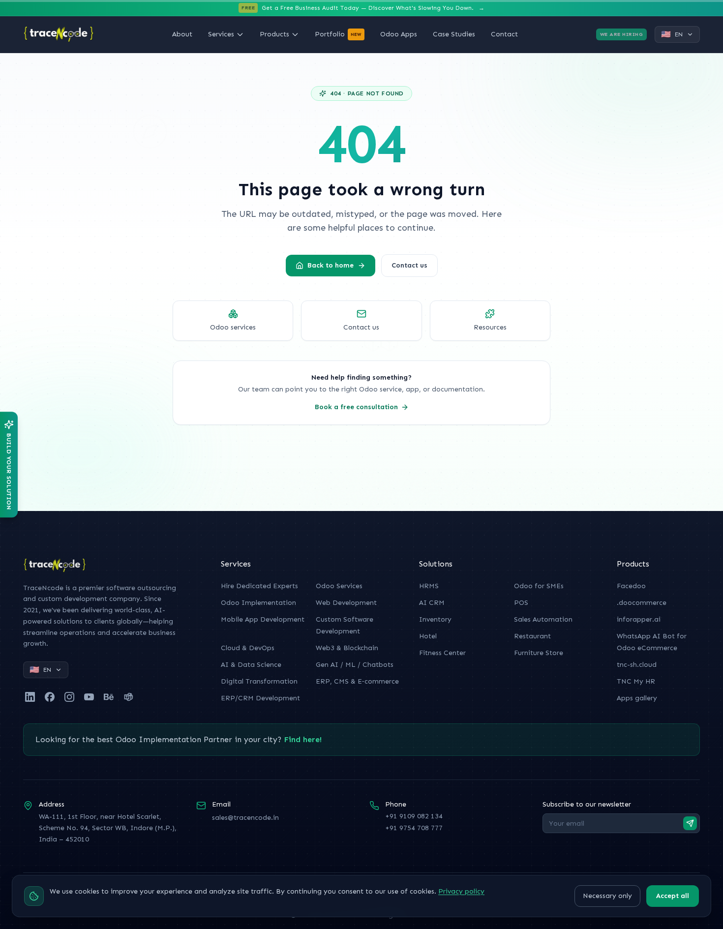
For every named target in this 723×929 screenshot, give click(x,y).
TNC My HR (636, 681)
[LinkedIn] (30, 697)
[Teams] (128, 697)
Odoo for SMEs (539, 586)
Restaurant (532, 636)
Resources (490, 327)
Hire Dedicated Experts (259, 586)
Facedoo (631, 586)
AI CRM (432, 603)
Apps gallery (637, 698)
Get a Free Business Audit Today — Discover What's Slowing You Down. (362, 7)
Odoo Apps (398, 34)
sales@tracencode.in (245, 817)
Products (274, 34)
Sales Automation (543, 619)
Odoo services (233, 327)
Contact (504, 34)
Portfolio (338, 34)
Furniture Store (538, 653)
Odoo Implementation (258, 603)
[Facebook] (50, 697)
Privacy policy (461, 891)
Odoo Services (339, 586)
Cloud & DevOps (247, 648)
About (182, 34)
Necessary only (607, 896)
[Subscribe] (690, 823)
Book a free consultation (356, 407)
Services (221, 34)
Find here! (303, 739)
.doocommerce (641, 603)
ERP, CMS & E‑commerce (357, 681)
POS (521, 603)
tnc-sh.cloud (637, 664)
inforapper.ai (639, 619)
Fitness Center (442, 653)
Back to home (330, 265)
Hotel (428, 636)
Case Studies (454, 34)
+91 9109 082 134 (414, 816)
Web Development (346, 603)
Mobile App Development (262, 619)
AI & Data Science (251, 664)
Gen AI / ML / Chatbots (354, 664)
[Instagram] (69, 697)
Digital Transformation (259, 681)
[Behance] (109, 697)
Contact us (409, 265)
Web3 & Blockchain (347, 648)
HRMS (429, 586)
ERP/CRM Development (260, 698)
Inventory (435, 619)
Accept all (672, 896)
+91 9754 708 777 (414, 828)
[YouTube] (89, 697)
